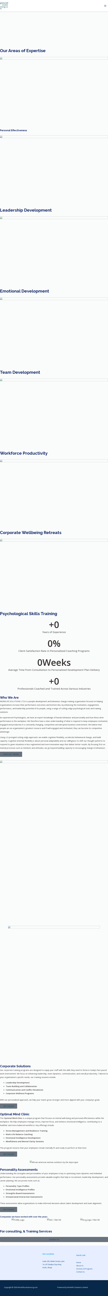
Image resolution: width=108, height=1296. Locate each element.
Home (78, 1262)
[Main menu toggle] (105, 6)
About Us (80, 1265)
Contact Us (80, 1272)
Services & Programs (84, 1269)
